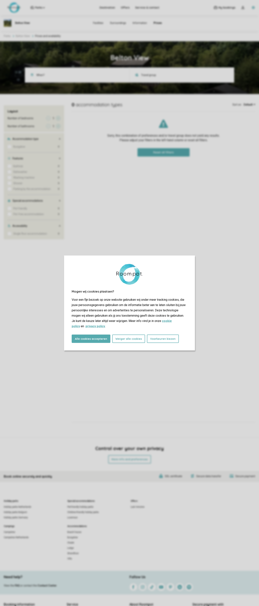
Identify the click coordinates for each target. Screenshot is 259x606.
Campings (9, 526)
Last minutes (137, 507)
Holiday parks (11, 501)
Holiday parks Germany (16, 517)
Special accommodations (81, 501)
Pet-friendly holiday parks (80, 507)
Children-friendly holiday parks (83, 512)
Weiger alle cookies (128, 339)
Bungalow (72, 537)
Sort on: (237, 104)
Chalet (70, 542)
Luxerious (72, 517)
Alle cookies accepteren (91, 339)
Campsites (9, 532)
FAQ (17, 585)
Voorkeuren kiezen (163, 339)
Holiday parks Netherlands (17, 507)
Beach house (74, 532)
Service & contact (147, 7)
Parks (7, 36)
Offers (125, 7)
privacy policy (95, 326)
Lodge (70, 548)
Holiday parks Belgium (15, 512)
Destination (107, 7)
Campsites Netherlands (16, 537)
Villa (69, 558)
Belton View (23, 36)
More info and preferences (129, 459)
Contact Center (47, 585)
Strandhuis (73, 553)
